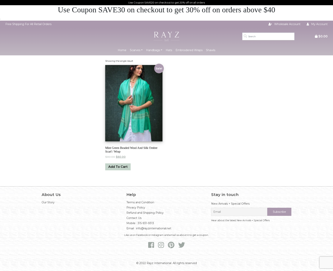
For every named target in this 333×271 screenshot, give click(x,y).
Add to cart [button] (118, 167)
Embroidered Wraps (189, 50)
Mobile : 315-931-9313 (140, 223)
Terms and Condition (140, 202)
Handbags (153, 50)
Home (122, 50)
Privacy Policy (135, 207)
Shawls (210, 50)
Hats (169, 50)
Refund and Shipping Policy (145, 212)
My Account (319, 24)
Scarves (135, 50)
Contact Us (133, 218)
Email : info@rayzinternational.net (148, 228)
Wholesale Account (286, 24)
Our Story (48, 202)
